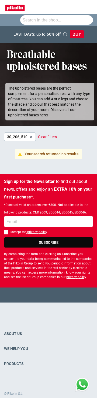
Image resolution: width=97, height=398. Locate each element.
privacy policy (36, 232)
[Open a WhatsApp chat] (82, 384)
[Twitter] (38, 295)
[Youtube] (48, 295)
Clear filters (47, 137)
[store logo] (15, 7)
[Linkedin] (69, 295)
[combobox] (56, 20)
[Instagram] (59, 295)
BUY (76, 34)
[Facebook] (27, 295)
